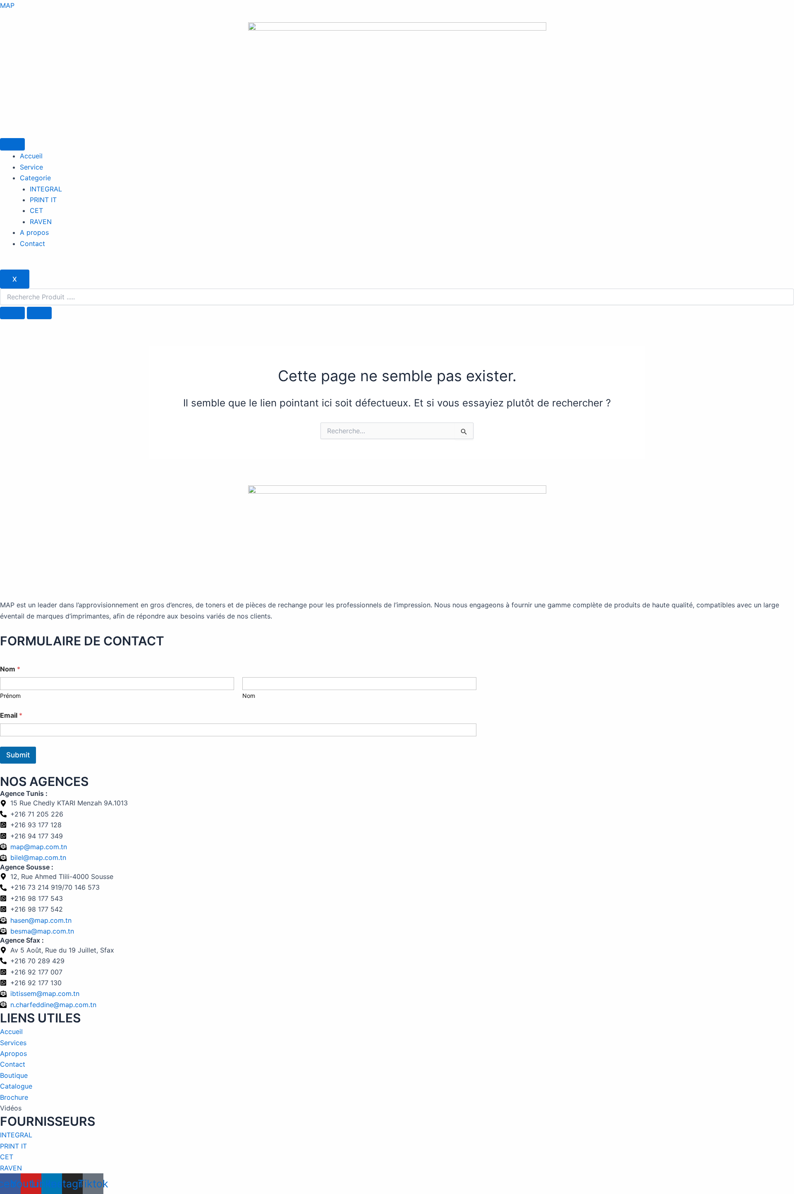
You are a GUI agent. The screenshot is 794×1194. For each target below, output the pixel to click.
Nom (248, 695)
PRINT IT (43, 200)
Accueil (31, 156)
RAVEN (41, 221)
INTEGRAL (46, 189)
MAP (7, 5)
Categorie (35, 178)
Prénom (10, 695)
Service (31, 167)
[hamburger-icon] (12, 144)
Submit (18, 755)
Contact (32, 243)
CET (36, 210)
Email (11, 715)
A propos (34, 232)
